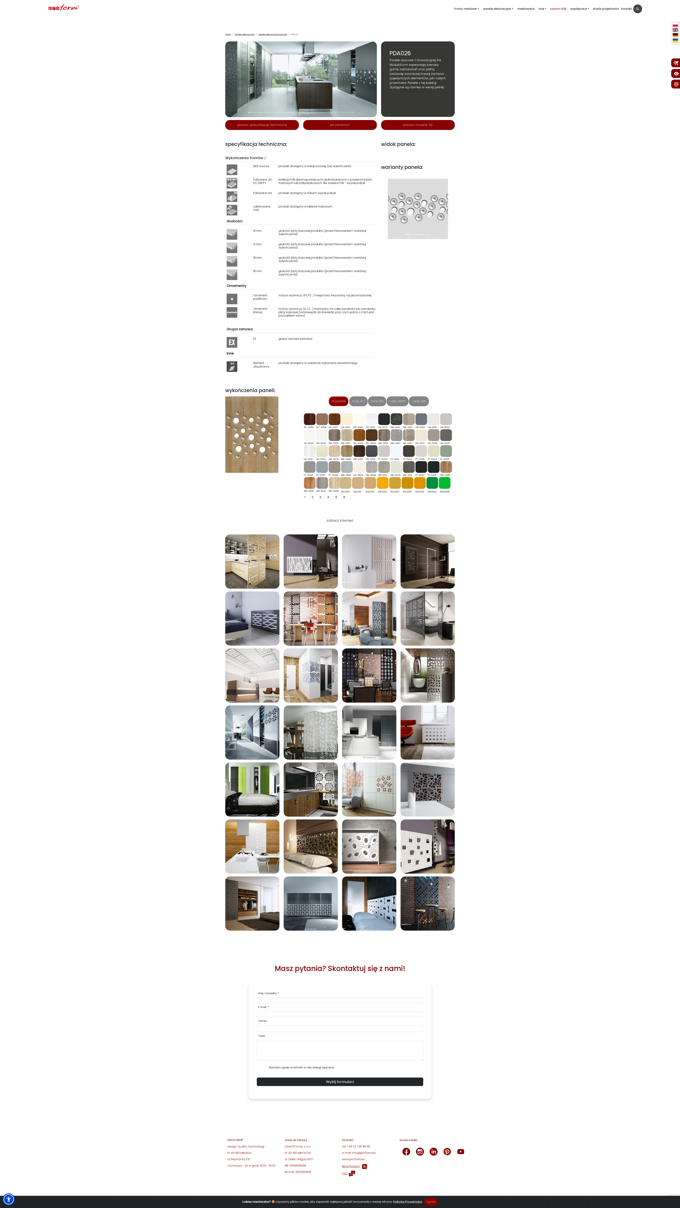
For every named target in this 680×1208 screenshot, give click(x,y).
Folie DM (377, 401)
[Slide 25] (323, 112)
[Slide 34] (350, 112)
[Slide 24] (320, 112)
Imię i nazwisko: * (268, 993)
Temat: (262, 1021)
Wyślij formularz (340, 1081)
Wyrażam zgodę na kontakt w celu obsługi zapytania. (302, 1067)
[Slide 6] (267, 112)
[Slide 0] (249, 112)
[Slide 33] (347, 112)
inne (541, 9)
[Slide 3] (258, 112)
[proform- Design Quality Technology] (48, 8)
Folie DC (358, 401)
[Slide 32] (344, 112)
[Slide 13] (288, 112)
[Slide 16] (297, 112)
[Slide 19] (306, 112)
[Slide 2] (255, 112)
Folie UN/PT (397, 401)
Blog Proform (351, 1166)
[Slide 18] (303, 112)
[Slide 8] (273, 112)
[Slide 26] (326, 112)
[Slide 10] (279, 112)
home (228, 34)
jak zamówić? (340, 125)
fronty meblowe (465, 9)
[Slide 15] (294, 112)
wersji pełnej (434, 87)
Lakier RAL (419, 401)
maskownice (526, 9)
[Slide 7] (270, 112)
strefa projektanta (606, 9)
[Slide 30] (338, 112)
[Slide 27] (329, 112)
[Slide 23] (317, 112)
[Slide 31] (341, 112)
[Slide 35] (353, 112)
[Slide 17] (300, 112)
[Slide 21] (311, 112)
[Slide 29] (335, 112)
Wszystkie (339, 401)
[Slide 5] (264, 112)
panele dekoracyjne (497, 9)
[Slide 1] (252, 112)
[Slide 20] (308, 112)
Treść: (262, 1036)
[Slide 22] (314, 112)
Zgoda (431, 1202)
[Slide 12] (285, 112)
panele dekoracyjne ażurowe (272, 34)
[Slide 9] (276, 112)
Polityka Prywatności (407, 1202)
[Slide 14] (291, 112)
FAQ (344, 1174)
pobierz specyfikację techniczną (262, 125)
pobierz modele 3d (418, 125)
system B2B (558, 9)
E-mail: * (263, 1007)
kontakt (626, 9)
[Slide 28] (332, 112)
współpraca (578, 9)
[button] (9, 1199)
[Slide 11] (282, 112)
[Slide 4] (261, 112)
